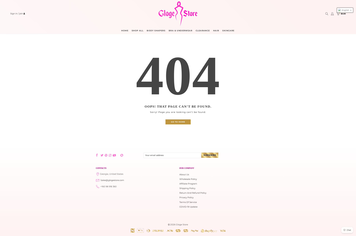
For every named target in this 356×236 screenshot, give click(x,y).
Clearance (203, 30)
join (21, 13)
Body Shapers (156, 30)
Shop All (137, 30)
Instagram (110, 155)
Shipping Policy (187, 188)
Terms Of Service (188, 202)
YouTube (114, 155)
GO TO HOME (178, 122)
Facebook (97, 155)
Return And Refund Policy (192, 193)
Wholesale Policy (188, 179)
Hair (216, 30)
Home (124, 30)
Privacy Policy (186, 197)
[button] (345, 10)
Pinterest (106, 155)
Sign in (13, 13)
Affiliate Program (188, 183)
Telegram (118, 155)
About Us (184, 174)
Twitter (102, 155)
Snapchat (121, 155)
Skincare (228, 30)
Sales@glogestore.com (112, 180)
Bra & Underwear (180, 30)
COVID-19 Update (188, 207)
